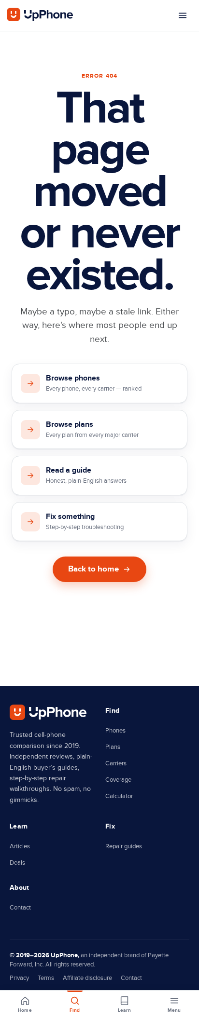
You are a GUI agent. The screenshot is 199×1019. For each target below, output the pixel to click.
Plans (112, 747)
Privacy (19, 978)
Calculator (119, 796)
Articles (20, 846)
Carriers (116, 763)
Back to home (93, 569)
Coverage (118, 780)
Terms (46, 978)
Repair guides (123, 846)
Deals (17, 863)
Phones (115, 730)
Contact (20, 907)
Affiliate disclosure (87, 978)
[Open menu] (182, 15)
